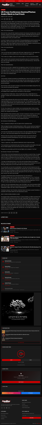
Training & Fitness (27, 4)
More (37, 3)
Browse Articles (7, 285)
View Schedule (7, 263)
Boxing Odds (3, 415)
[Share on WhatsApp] (9, 19)
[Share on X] (5, 19)
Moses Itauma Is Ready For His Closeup (18, 228)
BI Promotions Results (4, 413)
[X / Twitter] (2, 408)
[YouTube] (7, 408)
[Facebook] (9, 408)
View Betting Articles (8, 274)
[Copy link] (12, 19)
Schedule (18, 3)
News (7, 3)
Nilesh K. (39, 423)
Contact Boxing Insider (26, 407)
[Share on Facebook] (7, 19)
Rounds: (19, 362)
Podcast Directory (32, 4)
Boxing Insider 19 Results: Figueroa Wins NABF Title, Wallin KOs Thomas (17, 334)
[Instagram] (4, 408)
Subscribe (31, 417)
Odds (23, 3)
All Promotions (21, 342)
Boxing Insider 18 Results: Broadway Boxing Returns (13, 338)
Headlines (3, 9)
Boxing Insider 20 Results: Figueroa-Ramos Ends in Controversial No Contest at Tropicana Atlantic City (22, 330)
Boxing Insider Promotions (12, 4)
